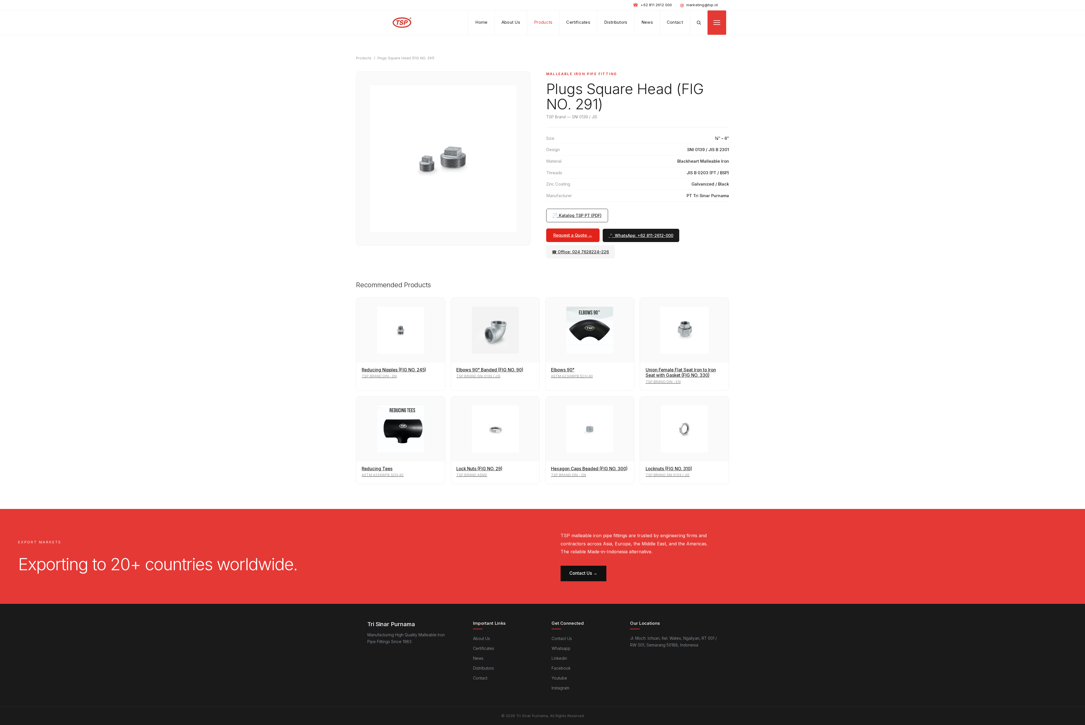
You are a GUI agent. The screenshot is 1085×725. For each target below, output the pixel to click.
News (647, 22)
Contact (675, 22)
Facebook (561, 668)
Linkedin (559, 658)
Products (543, 22)
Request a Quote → (572, 235)
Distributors (616, 22)
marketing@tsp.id (699, 5)
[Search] (699, 22)
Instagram (560, 687)
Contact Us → (583, 573)
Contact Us (562, 638)
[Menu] (717, 22)
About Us (511, 22)
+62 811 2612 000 (652, 5)
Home (481, 22)
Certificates (578, 22)
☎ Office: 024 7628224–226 (580, 251)
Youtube (559, 678)
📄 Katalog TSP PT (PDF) (577, 215)
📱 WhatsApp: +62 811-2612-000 (641, 235)
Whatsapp (561, 648)
